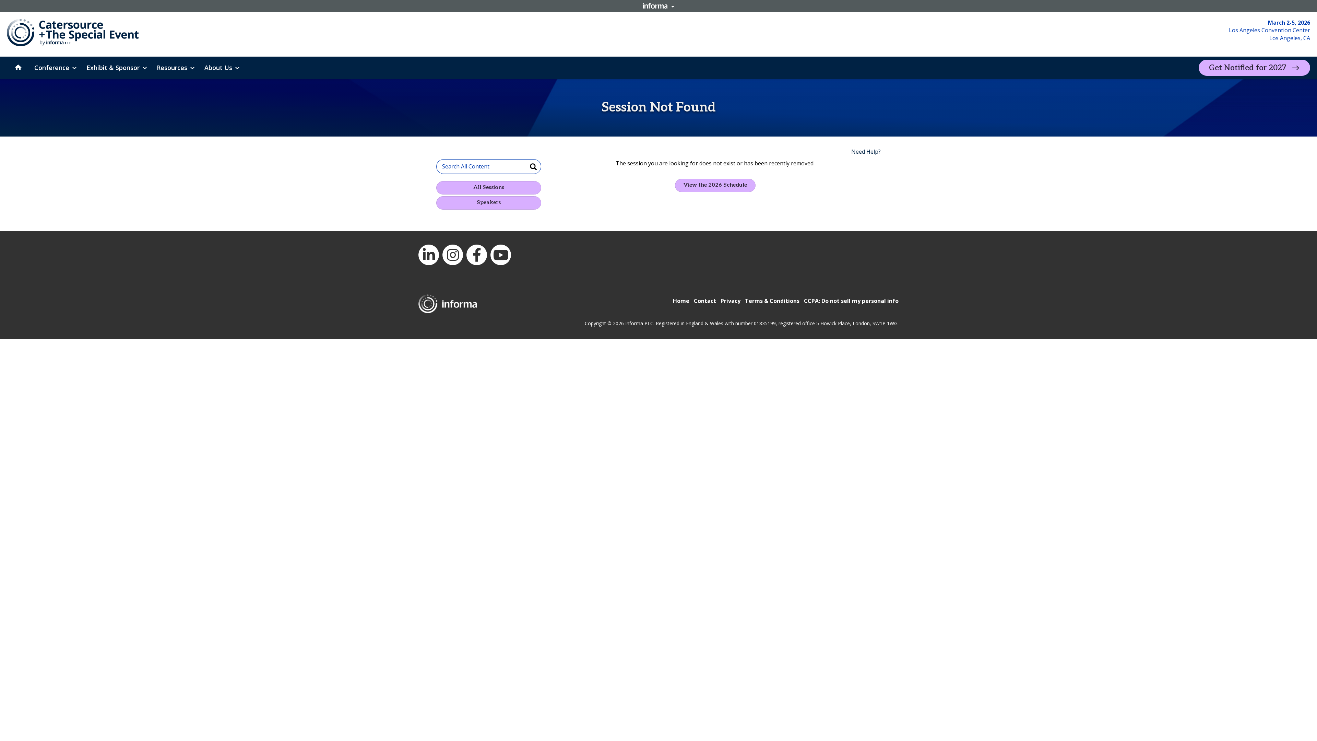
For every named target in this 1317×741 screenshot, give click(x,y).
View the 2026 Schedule (715, 185)
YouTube (500, 255)
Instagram (452, 255)
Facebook (476, 255)
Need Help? (866, 151)
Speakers (489, 202)
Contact (705, 301)
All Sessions (488, 187)
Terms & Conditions (772, 301)
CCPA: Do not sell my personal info (851, 301)
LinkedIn (428, 255)
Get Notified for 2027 (1247, 67)
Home (681, 301)
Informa (658, 6)
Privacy (730, 301)
